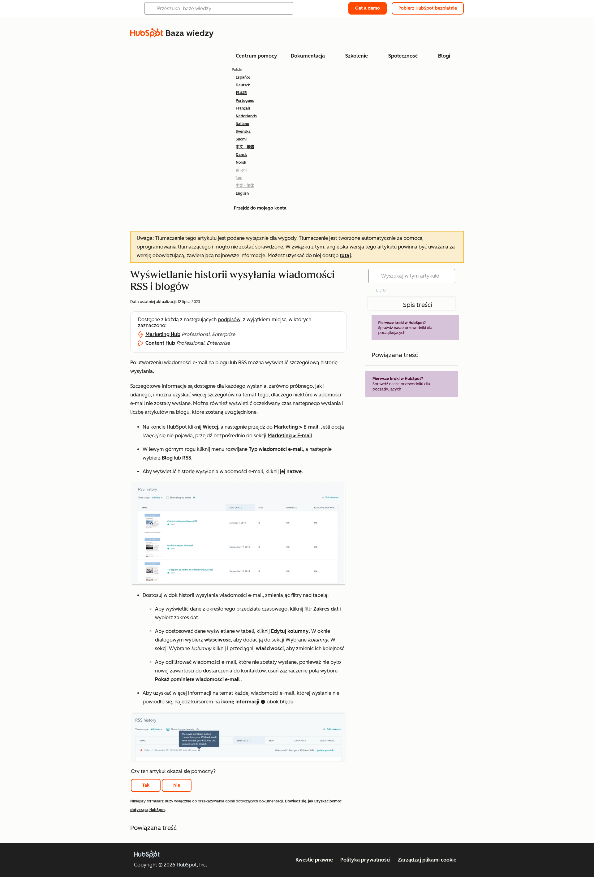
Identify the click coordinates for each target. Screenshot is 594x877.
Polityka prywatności (365, 860)
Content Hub (160, 343)
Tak (145, 785)
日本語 (241, 93)
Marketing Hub (162, 334)
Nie (176, 785)
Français (243, 108)
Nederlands (246, 116)
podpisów (229, 319)
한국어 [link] (241, 170)
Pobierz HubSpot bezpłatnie (427, 8)
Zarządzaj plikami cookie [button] (427, 860)
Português (245, 100)
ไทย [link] (239, 178)
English (242, 193)
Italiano (242, 124)
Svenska (243, 131)
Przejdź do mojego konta (260, 208)
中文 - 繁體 (245, 147)
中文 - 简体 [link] (245, 186)
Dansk (241, 155)
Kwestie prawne (314, 860)
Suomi (241, 139)
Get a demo (367, 8)
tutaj (345, 255)
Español (243, 77)
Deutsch (243, 85)
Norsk (241, 162)
